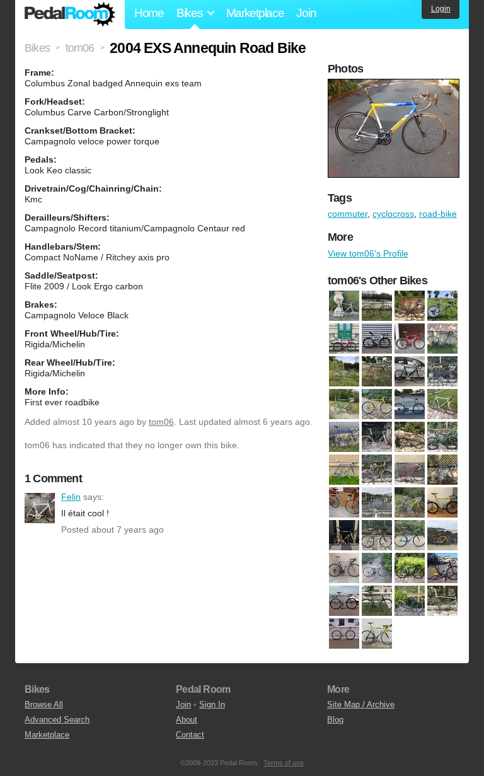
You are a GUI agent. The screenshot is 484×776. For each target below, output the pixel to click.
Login (441, 8)
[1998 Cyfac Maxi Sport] (376, 502)
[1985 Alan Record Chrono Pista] (344, 306)
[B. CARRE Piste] (442, 601)
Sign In (212, 704)
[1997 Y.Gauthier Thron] (442, 470)
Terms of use (283, 763)
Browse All (44, 704)
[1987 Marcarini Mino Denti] (376, 306)
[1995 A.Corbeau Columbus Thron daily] (409, 437)
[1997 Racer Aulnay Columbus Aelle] (344, 470)
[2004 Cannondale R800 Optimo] (376, 535)
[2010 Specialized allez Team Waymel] (376, 568)
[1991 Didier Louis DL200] (376, 404)
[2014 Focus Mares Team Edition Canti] (376, 601)
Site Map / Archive (361, 704)
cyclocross (393, 214)
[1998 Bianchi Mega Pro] (344, 502)
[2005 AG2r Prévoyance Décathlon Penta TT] (442, 306)
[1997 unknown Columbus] (409, 470)
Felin (40, 508)
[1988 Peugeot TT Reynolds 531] (344, 371)
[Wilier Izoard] (376, 633)
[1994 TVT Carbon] (376, 437)
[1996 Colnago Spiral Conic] (442, 437)
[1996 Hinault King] (409, 306)
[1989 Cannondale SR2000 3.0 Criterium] (409, 371)
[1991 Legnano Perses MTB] (409, 404)
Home (149, 13)
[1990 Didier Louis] (344, 404)
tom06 (161, 422)
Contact (190, 734)
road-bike (438, 214)
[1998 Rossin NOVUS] (409, 502)
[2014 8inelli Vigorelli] (442, 568)
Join (306, 13)
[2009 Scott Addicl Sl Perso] (344, 568)
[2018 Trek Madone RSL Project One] (409, 338)
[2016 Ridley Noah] (376, 338)
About (186, 719)
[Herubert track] (344, 633)
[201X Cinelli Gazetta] (409, 601)
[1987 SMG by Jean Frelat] (442, 338)
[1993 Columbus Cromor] (442, 404)
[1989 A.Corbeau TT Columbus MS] (376, 371)
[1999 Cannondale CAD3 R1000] (442, 502)
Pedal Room (70, 14)
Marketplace (255, 13)
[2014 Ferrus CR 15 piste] (344, 601)
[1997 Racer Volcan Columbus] (376, 470)
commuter (347, 214)
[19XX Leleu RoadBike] (344, 535)
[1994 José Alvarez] (344, 437)
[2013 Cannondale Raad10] (409, 568)
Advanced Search (57, 719)
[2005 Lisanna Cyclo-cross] (442, 535)
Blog (335, 719)
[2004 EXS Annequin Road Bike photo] (395, 85)
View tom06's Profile (368, 253)
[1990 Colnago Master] (442, 371)
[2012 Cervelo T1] (344, 338)
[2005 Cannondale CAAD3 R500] (409, 535)
